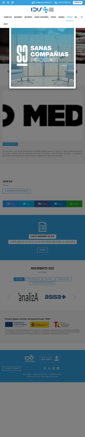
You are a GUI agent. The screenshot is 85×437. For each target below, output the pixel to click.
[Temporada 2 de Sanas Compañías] (42, 55)
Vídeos (53, 17)
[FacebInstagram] (4, 2)
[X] (8, 2)
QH (76, 17)
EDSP (6, 24)
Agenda (61, 17)
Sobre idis (8, 17)
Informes (28, 17)
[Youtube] (13, 2)
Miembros (18, 17)
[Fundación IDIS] (42, 9)
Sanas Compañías (41, 17)
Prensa (69, 17)
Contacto (77, 2)
